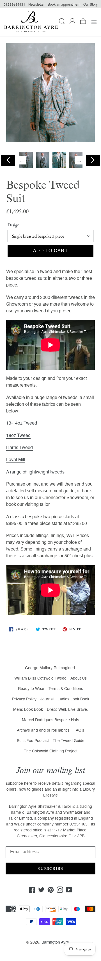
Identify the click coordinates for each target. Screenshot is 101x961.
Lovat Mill (15, 460)
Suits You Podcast (33, 741)
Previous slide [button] (22, 160)
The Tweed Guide (68, 741)
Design (13, 225)
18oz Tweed (18, 436)
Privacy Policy (24, 699)
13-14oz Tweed (21, 423)
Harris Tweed (19, 448)
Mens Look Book (28, 710)
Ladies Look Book (73, 699)
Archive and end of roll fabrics (43, 730)
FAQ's (79, 730)
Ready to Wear (31, 689)
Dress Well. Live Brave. (67, 710)
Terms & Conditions (66, 689)
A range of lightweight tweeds (35, 472)
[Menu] (94, 22)
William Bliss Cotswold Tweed (40, 678)
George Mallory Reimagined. (50, 668)
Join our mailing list (50, 770)
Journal (47, 699)
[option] (42, 160)
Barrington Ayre (55, 942)
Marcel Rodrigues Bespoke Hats (50, 720)
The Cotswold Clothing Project (50, 751)
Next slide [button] (79, 160)
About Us (78, 678)
